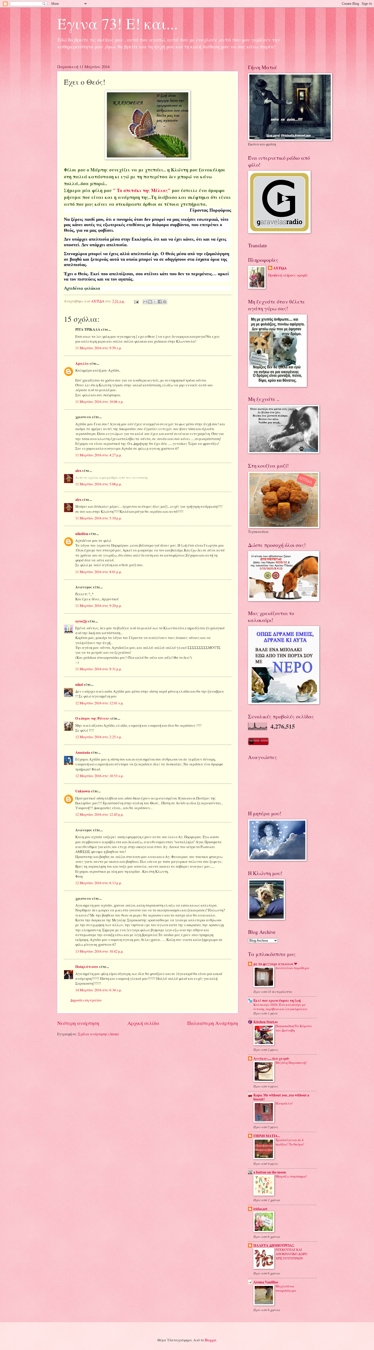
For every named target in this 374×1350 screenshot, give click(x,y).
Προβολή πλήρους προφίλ (288, 275)
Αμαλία (82, 363)
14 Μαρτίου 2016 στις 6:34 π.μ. (98, 990)
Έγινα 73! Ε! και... (117, 23)
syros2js (81, 621)
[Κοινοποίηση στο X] (154, 301)
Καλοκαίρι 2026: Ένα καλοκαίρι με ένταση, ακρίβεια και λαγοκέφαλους (280, 1006)
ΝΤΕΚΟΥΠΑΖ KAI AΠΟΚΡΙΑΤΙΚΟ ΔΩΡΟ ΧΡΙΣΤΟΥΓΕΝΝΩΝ (291, 1253)
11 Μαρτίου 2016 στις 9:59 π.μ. (98, 347)
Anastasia (82, 752)
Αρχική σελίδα (143, 1023)
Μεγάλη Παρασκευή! (291, 1062)
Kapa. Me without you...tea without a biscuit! (281, 1097)
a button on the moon (269, 1172)
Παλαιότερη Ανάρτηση (212, 1023)
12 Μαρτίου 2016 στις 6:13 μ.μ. (98, 882)
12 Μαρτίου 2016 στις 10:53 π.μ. (99, 775)
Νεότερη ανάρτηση (78, 1023)
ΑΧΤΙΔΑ (280, 268)
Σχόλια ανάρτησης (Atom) (98, 1034)
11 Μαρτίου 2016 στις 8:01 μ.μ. (98, 571)
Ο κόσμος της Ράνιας (92, 718)
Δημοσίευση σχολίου (86, 1000)
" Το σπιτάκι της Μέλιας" (141, 190)
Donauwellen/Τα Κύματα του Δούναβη (294, 1028)
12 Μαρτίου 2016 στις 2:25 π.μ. (98, 736)
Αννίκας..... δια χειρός (271, 1058)
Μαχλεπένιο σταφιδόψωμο (286, 1288)
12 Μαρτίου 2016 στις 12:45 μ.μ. (99, 814)
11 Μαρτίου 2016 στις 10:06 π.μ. (99, 401)
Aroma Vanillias (265, 1282)
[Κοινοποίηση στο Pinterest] (164, 301)
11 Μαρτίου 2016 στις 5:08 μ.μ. (98, 484)
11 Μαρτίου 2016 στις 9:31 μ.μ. (98, 668)
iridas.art (260, 1208)
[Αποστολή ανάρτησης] (136, 301)
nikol (79, 684)
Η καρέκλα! (284, 1103)
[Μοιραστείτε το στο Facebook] (159, 301)
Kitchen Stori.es (265, 1021)
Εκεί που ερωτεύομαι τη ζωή (277, 1000)
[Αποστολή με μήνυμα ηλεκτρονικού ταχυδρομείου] (145, 301)
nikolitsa (81, 533)
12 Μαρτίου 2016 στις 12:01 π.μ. (99, 703)
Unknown (82, 791)
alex (78, 470)
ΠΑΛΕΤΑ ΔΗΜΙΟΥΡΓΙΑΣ (273, 1245)
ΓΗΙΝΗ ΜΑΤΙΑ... (266, 1135)
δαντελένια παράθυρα (292, 968)
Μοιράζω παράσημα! (291, 1176)
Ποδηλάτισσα (86, 966)
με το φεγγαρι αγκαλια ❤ (275, 963)
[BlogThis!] (150, 301)
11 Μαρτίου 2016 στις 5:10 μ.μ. (98, 518)
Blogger (210, 1340)
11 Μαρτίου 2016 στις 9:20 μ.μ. (98, 605)
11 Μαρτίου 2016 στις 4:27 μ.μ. (98, 455)
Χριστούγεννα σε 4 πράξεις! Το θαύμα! (290, 1142)
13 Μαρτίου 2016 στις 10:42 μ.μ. (99, 951)
